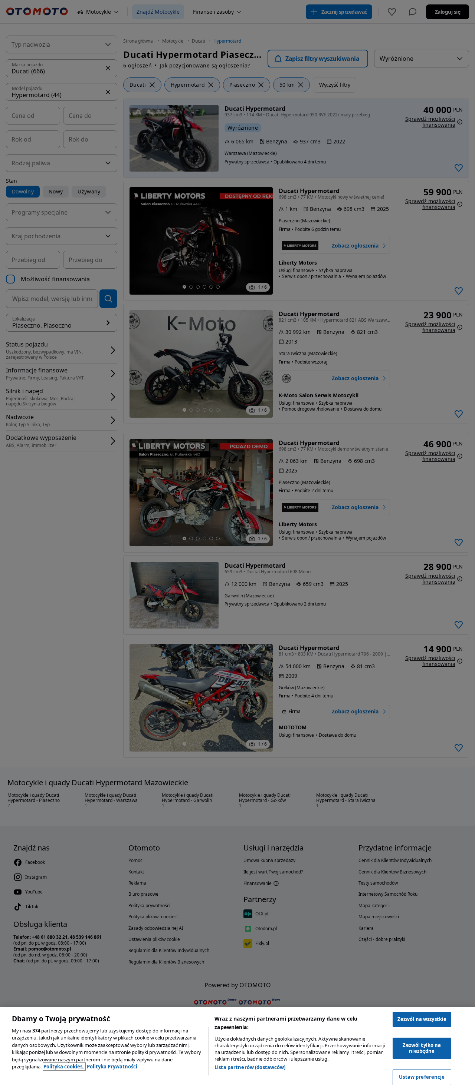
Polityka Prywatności (112, 1066)
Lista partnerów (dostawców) (250, 1067)
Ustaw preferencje (422, 1077)
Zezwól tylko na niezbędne (422, 1048)
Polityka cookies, (64, 1066)
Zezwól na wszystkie (421, 1019)
